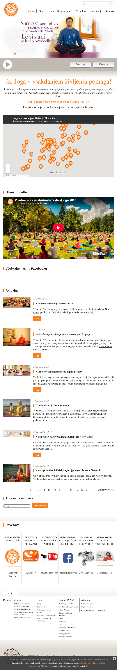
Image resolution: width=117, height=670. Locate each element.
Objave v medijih (87, 606)
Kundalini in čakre (65, 636)
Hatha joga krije (64, 633)
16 (76, 489)
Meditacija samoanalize (67, 627)
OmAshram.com (86, 573)
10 (43, 489)
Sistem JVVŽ (64, 11)
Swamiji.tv (9, 64)
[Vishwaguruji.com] (105, 567)
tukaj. (45, 420)
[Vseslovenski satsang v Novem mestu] (16, 302)
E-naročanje (95, 11)
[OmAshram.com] (86, 567)
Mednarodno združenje (22, 609)
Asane (61, 618)
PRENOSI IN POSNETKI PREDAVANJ (31, 541)
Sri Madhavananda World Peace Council (23, 613)
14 (65, 489)
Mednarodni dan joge (22, 617)
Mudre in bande (64, 630)
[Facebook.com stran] (68, 567)
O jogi (39, 603)
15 (71, 489)
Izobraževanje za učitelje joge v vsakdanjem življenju (63, 334)
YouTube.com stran (49, 573)
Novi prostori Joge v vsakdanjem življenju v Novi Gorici (64, 436)
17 (82, 489)
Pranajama (62, 621)
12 (54, 489)
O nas (41, 11)
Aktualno (80, 11)
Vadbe (80, 64)
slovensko (74, 478)
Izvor (51, 11)
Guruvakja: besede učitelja (46, 615)
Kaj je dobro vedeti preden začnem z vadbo (53, 102)
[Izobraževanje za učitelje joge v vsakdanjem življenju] (16, 337)
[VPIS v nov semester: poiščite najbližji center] (16, 370)
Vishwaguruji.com (104, 573)
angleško (86, 478)
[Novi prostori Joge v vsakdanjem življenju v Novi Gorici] (16, 433)
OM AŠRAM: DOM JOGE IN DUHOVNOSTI (86, 541)
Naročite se (40, 505)
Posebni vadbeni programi (68, 606)
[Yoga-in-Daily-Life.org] (12, 567)
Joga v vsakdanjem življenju (11, 11)
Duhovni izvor (42, 606)
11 (49, 489)
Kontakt (109, 11)
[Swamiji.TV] (31, 567)
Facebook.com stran (68, 573)
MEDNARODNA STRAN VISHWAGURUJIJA (105, 541)
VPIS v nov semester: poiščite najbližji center (59, 371)
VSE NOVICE (104, 490)
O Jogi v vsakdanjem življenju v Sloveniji (22, 604)
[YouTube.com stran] (49, 567)
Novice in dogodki (87, 603)
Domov (31, 11)
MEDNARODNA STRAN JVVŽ (12, 541)
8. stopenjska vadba (66, 603)
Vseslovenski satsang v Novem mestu (54, 303)
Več (37, 318)
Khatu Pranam (64, 610)
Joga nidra (62, 624)
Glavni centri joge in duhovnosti (44, 619)
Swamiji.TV (31, 573)
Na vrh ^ (10, 593)
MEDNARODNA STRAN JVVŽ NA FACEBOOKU (67, 541)
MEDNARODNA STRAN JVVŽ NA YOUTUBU (49, 541)
